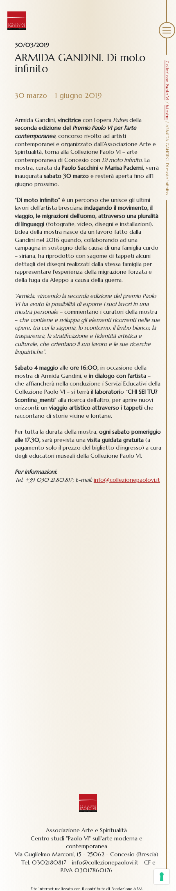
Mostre (167, 112)
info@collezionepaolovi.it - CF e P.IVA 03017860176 (108, 866)
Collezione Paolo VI (167, 80)
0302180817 (49, 862)
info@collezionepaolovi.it (127, 479)
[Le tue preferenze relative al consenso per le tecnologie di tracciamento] (161, 876)
